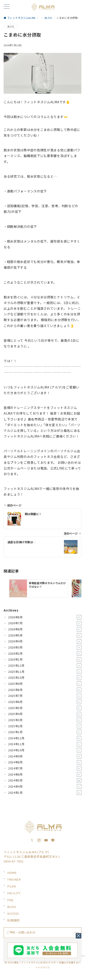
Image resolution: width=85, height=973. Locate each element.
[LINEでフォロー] (53, 840)
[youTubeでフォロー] (46, 840)
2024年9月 (44, 756)
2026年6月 (44, 629)
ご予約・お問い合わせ (21, 932)
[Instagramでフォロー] (39, 840)
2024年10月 (44, 750)
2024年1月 (44, 793)
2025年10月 (44, 678)
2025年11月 (44, 672)
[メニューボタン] (6, 7)
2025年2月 (44, 726)
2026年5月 (44, 635)
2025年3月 (44, 720)
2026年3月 (44, 647)
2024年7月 (44, 768)
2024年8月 (44, 762)
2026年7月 (44, 623)
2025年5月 (44, 708)
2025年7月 (44, 696)
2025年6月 (44, 702)
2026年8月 (44, 617)
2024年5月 (44, 780)
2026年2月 (44, 653)
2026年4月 (44, 641)
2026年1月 (44, 659)
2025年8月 (44, 690)
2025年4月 (44, 714)
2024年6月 (44, 774)
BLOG (10, 26)
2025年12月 (44, 665)
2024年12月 (44, 738)
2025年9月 (44, 684)
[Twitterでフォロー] (32, 840)
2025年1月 (44, 732)
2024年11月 (44, 744)
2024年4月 (44, 786)
